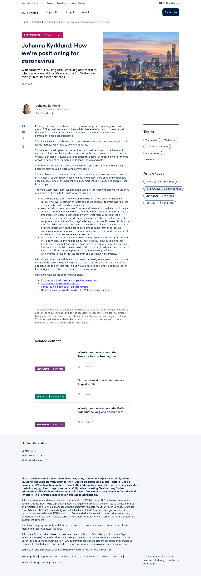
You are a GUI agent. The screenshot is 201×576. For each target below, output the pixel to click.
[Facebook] (23, 126)
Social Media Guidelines (82, 556)
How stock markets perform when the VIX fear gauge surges (75, 290)
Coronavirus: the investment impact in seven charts (69, 280)
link (40, 488)
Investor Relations (77, 3)
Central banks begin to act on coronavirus (64, 286)
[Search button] (157, 12)
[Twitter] (23, 138)
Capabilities (52, 12)
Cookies (103, 556)
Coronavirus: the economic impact (60, 283)
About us (87, 12)
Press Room (62, 3)
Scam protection (52, 562)
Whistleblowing (30, 562)
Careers (50, 3)
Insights (70, 12)
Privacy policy (29, 556)
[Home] (30, 12)
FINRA (38, 485)
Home (25, 22)
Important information (53, 556)
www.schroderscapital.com (111, 544)
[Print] (23, 146)
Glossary (117, 556)
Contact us (171, 12)
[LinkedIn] (23, 132)
